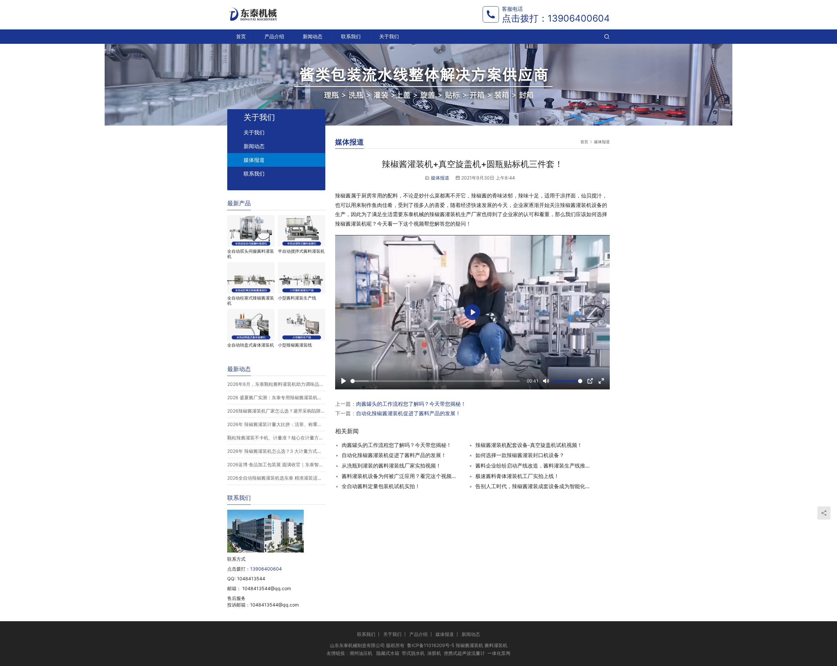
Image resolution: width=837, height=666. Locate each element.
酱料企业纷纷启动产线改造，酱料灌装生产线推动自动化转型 (534, 465)
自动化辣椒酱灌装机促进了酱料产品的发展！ (408, 413)
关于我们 (389, 36)
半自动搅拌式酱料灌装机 (301, 251)
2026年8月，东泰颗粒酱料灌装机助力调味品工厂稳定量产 (276, 384)
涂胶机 (434, 653)
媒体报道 (440, 177)
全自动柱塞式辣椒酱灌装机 (250, 300)
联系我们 (351, 36)
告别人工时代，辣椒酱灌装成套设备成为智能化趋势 (534, 486)
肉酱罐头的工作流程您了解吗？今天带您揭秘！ (411, 404)
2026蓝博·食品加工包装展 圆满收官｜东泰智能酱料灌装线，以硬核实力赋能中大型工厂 (276, 464)
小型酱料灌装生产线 (297, 297)
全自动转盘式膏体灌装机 (250, 345)
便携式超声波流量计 (464, 653)
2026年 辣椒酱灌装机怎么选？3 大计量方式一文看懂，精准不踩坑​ (276, 451)
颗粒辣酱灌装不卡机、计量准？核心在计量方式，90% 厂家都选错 (276, 437)
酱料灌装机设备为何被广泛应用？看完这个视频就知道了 (400, 476)
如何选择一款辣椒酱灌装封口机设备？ (519, 455)
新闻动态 (312, 36)
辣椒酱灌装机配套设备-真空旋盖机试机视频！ (528, 445)
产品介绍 (274, 36)
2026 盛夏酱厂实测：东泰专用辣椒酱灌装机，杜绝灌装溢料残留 (276, 397)
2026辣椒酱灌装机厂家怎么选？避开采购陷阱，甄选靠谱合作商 (276, 411)
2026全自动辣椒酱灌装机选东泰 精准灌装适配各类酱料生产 (276, 478)
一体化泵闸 (498, 653)
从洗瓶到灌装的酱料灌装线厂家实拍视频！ (391, 465)
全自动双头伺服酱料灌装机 (250, 253)
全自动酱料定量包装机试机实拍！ (381, 486)
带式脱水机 (413, 653)
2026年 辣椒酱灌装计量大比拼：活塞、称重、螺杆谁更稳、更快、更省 (276, 424)
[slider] (435, 381)
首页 (241, 36)
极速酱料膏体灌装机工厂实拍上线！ (517, 476)
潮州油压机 (361, 653)
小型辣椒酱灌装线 (295, 345)
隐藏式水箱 (387, 653)
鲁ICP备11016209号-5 (430, 645)
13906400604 (579, 18)
